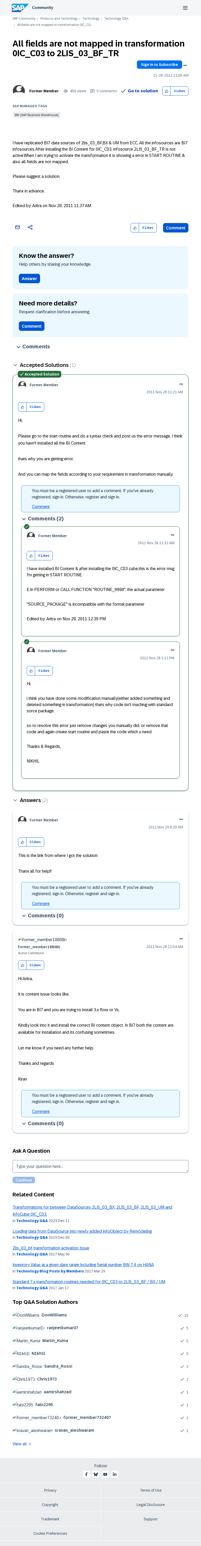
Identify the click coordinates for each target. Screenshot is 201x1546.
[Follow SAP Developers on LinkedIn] (115, 1474)
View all (20, 1444)
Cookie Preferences (50, 1533)
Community (42, 7)
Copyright (50, 1505)
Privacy (50, 1490)
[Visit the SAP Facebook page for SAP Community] (86, 1474)
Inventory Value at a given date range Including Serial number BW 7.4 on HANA (83, 1265)
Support (151, 1519)
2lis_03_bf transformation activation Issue (51, 1248)
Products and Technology (59, 18)
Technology (90, 18)
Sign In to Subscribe (159, 64)
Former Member (44, 91)
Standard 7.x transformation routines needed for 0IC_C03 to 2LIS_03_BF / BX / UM (89, 1282)
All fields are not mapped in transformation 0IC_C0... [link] (54, 25)
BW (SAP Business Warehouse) (36, 115)
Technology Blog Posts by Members (50, 1271)
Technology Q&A (116, 18)
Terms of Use (151, 1490)
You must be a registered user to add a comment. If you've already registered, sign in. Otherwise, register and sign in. (92, 493)
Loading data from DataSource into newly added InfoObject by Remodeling (82, 1231)
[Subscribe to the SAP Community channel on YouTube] (105, 1474)
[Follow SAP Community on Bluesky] (96, 1474)
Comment (176, 228)
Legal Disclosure (151, 1505)
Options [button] (185, 65)
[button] (167, 91)
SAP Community (24, 18)
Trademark (50, 1519)
